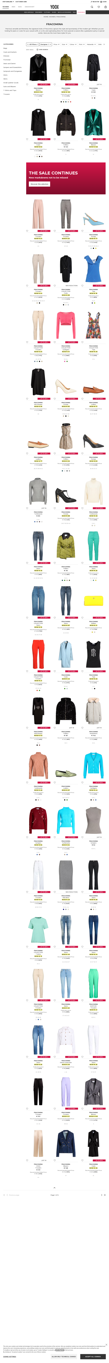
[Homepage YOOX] (54, 7)
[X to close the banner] (106, 1345)
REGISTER (96, 1)
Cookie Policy (60, 1350)
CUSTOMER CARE (21, 1)
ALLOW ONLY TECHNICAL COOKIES (64, 1356)
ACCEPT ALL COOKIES (93, 1356)
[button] (13, 48)
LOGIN (103, 2)
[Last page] (104, 1195)
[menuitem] (6, 7)
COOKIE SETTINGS (9, 1356)
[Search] (92, 7)
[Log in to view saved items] (99, 7)
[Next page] (95, 1195)
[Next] (104, 44)
